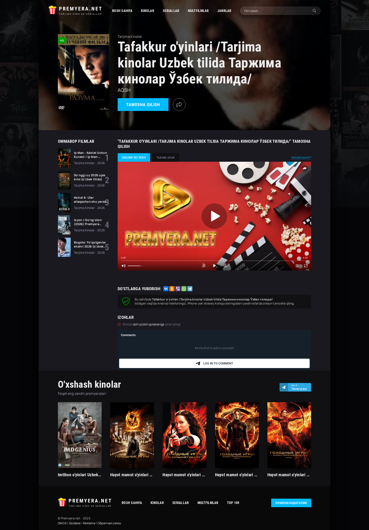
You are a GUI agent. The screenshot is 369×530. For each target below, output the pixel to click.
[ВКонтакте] (165, 288)
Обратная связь (109, 523)
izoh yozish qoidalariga (149, 324)
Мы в (299, 387)
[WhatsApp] (183, 288)
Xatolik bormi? (301, 157)
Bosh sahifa (122, 11)
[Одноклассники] (171, 288)
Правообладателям (291, 503)
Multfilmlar (198, 11)
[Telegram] (189, 288)
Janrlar (224, 11)
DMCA (62, 523)
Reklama (89, 523)
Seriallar (171, 11)
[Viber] (177, 288)
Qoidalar (75, 523)
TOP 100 (233, 503)
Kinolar (147, 11)
